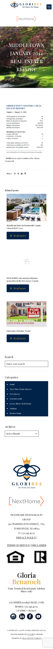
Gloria (26, 578)
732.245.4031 (31, 606)
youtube (38, 616)
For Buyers (15, 394)
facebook (30, 616)
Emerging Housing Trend (18, 331)
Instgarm (13, 616)
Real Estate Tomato (32, 638)
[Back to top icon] (47, 643)
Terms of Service (18, 545)
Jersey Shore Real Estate (20, 403)
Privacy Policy (26, 537)
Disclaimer (38, 545)
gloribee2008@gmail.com (26, 602)
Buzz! (12, 384)
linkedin (22, 616)
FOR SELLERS (16, 399)
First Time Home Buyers (21, 389)
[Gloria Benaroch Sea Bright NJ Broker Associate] (25, 4)
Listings (13, 408)
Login (31, 634)
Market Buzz (15, 413)
